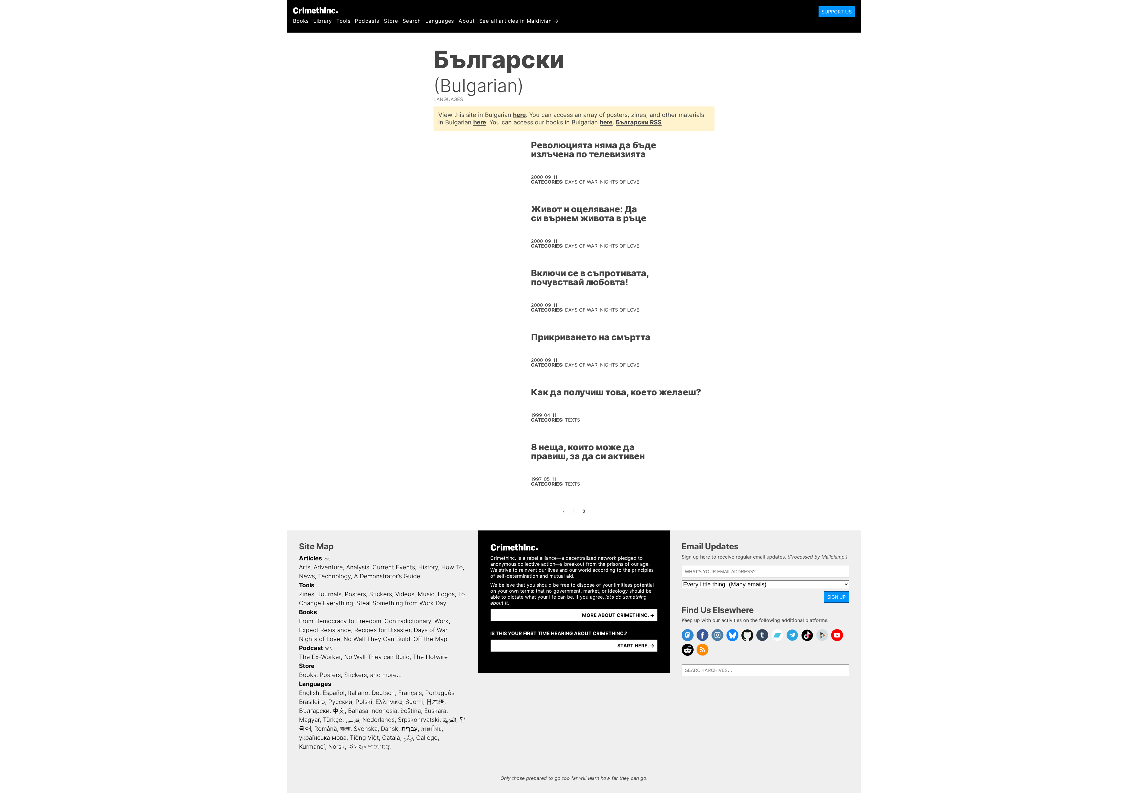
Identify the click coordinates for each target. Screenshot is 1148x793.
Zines (306, 594)
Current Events (394, 567)
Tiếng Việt (364, 737)
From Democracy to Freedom (340, 621)
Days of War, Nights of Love (602, 182)
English (309, 692)
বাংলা (345, 728)
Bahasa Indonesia (372, 710)
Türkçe (332, 719)
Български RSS (639, 122)
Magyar (309, 719)
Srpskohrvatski (418, 719)
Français (410, 692)
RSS (327, 559)
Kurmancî (312, 746)
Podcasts (367, 21)
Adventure (328, 567)
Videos (404, 594)
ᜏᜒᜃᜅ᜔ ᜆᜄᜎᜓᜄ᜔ (370, 746)
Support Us (837, 12)
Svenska (366, 728)
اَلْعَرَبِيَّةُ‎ (449, 719)
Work (441, 621)
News (307, 576)
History (428, 567)
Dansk (389, 728)
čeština (411, 710)
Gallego (427, 737)
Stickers (380, 594)
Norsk (336, 746)
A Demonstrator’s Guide (387, 576)
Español (334, 692)
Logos (446, 594)
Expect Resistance (325, 630)
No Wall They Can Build (377, 639)
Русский (340, 701)
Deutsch (383, 692)
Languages (439, 21)
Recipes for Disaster (382, 630)
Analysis (357, 567)
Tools (343, 21)
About (466, 21)
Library (322, 21)
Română (325, 728)
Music (426, 594)
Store (391, 21)
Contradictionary (407, 621)
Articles (310, 558)
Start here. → (635, 646)
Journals (329, 594)
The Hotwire (430, 657)
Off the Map (430, 639)
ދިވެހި (408, 737)
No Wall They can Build (377, 657)
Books (301, 21)
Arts (304, 567)
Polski (363, 701)
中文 (339, 710)
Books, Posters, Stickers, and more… (350, 674)
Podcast (311, 648)
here (519, 114)
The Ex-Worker (320, 657)
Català (391, 737)
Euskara (435, 710)
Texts (572, 420)
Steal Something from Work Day (401, 603)
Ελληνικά (388, 701)
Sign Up (836, 597)
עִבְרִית (410, 728)
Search (412, 21)
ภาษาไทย (431, 728)
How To (452, 567)
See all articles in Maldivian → (519, 21)
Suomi (414, 701)
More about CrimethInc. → (618, 615)
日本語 (435, 701)
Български (314, 710)
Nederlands (378, 719)
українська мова (322, 737)
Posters (355, 594)
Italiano (358, 692)
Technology (334, 576)
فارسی (352, 719)
